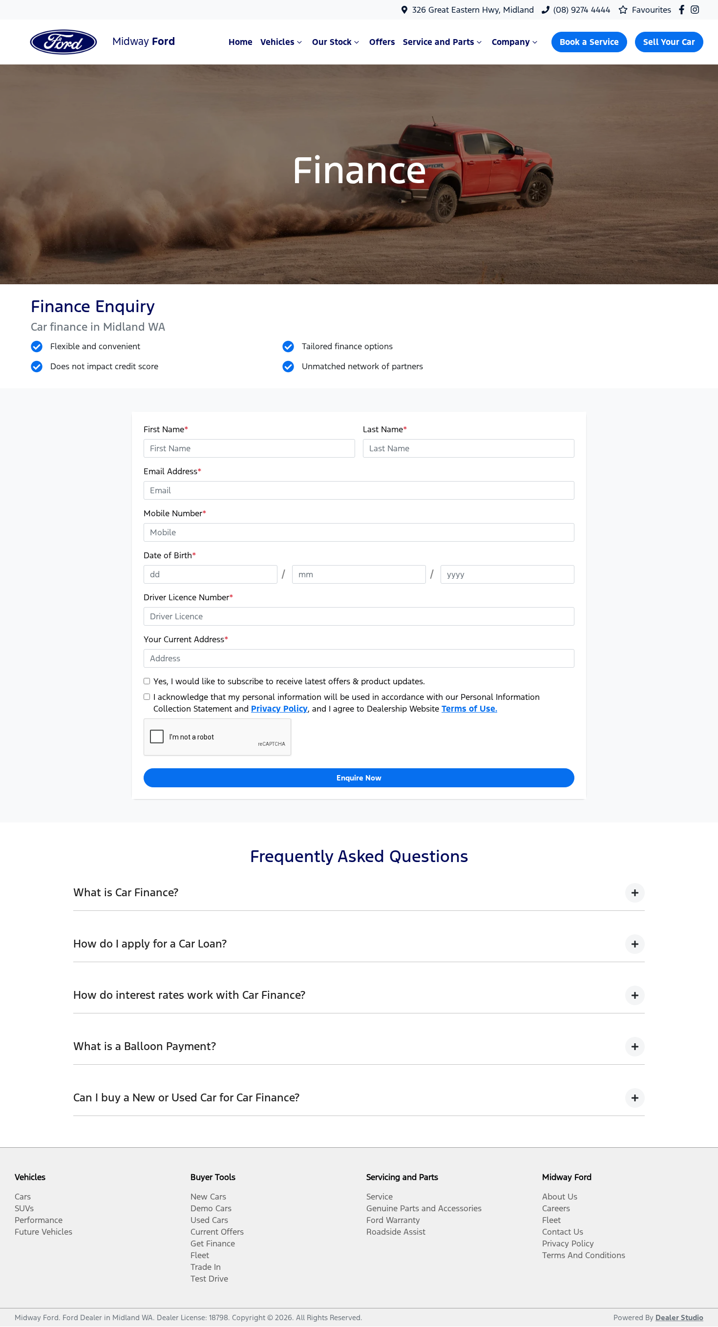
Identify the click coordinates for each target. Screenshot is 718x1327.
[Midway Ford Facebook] (683, 9)
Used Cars (209, 1220)
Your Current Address (186, 639)
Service (379, 1196)
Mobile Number (175, 513)
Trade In (205, 1267)
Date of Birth (170, 555)
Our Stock (332, 42)
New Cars (208, 1196)
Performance (39, 1220)
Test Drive (209, 1278)
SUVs (24, 1208)
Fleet (199, 1255)
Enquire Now (359, 777)
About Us (559, 1196)
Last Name (385, 429)
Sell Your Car (669, 42)
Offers (382, 42)
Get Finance (212, 1243)
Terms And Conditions (583, 1255)
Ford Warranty (393, 1220)
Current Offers (217, 1231)
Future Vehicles (43, 1231)
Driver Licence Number (188, 597)
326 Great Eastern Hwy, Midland (473, 9)
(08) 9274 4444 (582, 9)
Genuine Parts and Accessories (424, 1208)
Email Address (173, 471)
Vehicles (277, 42)
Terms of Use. (469, 708)
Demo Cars (211, 1208)
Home (241, 42)
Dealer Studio (679, 1317)
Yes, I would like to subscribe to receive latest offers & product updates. (289, 681)
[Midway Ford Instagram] (696, 9)
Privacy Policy (279, 708)
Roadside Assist (395, 1231)
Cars (23, 1196)
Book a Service (589, 42)
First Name (166, 429)
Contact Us (562, 1231)
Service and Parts (438, 42)
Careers (556, 1208)
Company (511, 42)
